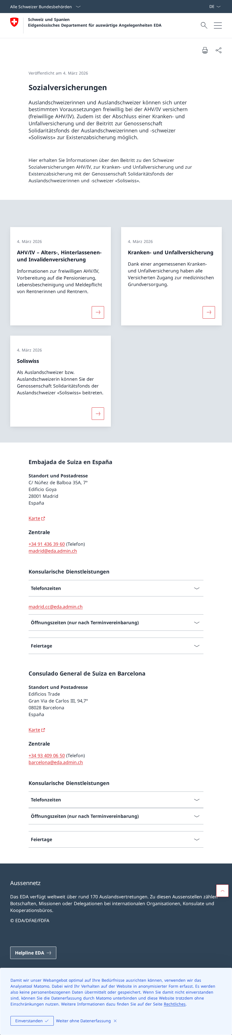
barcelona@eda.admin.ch (56, 762)
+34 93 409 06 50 (47, 755)
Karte (34, 518)
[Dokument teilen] (218, 50)
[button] (222, 890)
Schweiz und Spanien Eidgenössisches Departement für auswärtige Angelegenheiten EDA (95, 22)
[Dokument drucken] (205, 50)
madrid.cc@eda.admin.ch (56, 607)
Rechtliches (175, 1004)
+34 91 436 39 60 (47, 544)
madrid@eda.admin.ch (53, 551)
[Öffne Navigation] (217, 25)
